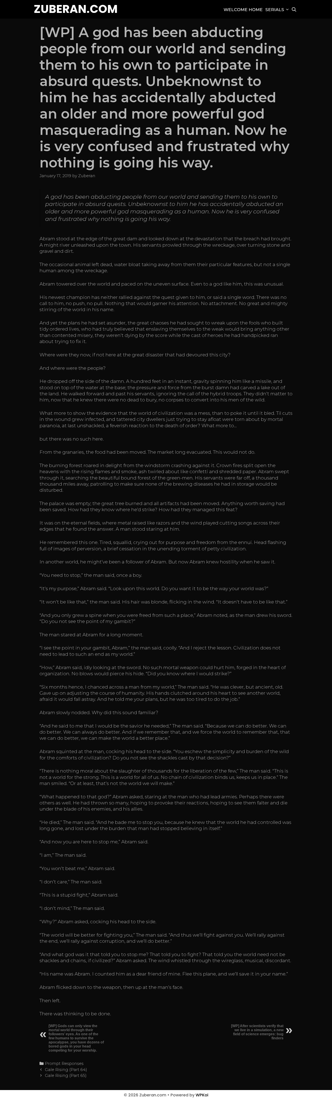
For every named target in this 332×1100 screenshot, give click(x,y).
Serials (274, 9)
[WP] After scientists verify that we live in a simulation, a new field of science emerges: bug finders (257, 1032)
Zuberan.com (76, 9)
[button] (287, 10)
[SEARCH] (294, 10)
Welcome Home (243, 9)
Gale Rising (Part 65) (66, 1075)
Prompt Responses (64, 1063)
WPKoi (202, 1095)
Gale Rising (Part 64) (66, 1069)
